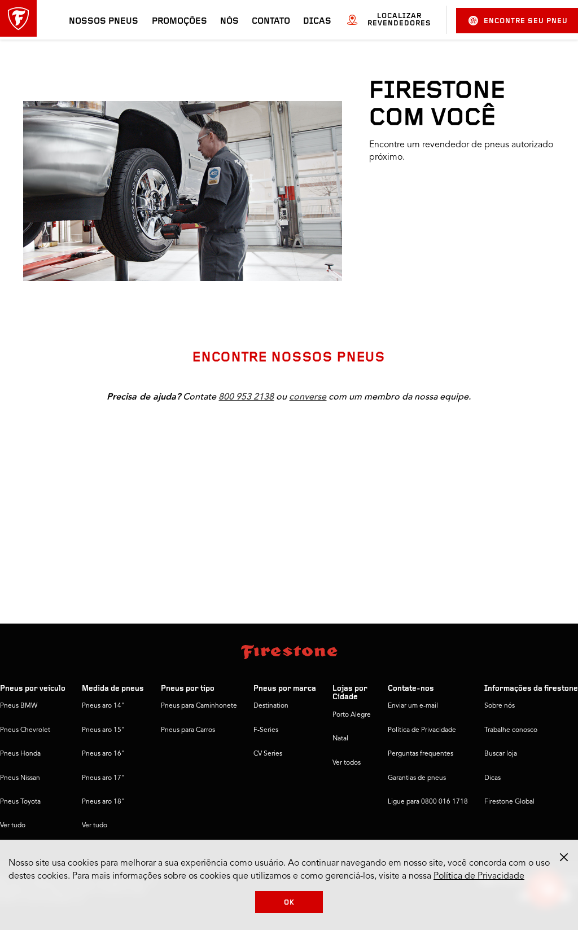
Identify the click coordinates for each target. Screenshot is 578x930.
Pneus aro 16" (103, 754)
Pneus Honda (20, 754)
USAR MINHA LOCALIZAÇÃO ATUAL (447, 290)
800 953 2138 (246, 396)
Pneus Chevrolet (25, 730)
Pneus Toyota (20, 802)
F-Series (265, 730)
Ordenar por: (485, 435)
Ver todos (346, 763)
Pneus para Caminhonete (199, 706)
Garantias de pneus (417, 778)
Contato (271, 21)
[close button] (564, 857)
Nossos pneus (103, 21)
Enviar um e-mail (413, 706)
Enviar (390, 262)
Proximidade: (358, 435)
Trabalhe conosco (510, 730)
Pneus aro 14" (103, 706)
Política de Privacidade (422, 730)
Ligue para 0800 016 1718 (428, 802)
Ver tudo (12, 825)
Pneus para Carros (188, 730)
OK (289, 902)
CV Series (267, 754)
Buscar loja (500, 754)
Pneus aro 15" (103, 730)
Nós (229, 21)
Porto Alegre (351, 715)
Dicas (317, 21)
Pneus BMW (18, 706)
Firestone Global (509, 802)
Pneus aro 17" (103, 778)
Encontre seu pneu (526, 21)
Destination (270, 706)
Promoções (179, 21)
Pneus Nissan (20, 778)
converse (307, 396)
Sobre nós (499, 706)
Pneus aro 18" (103, 802)
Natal (340, 738)
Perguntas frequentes (420, 754)
